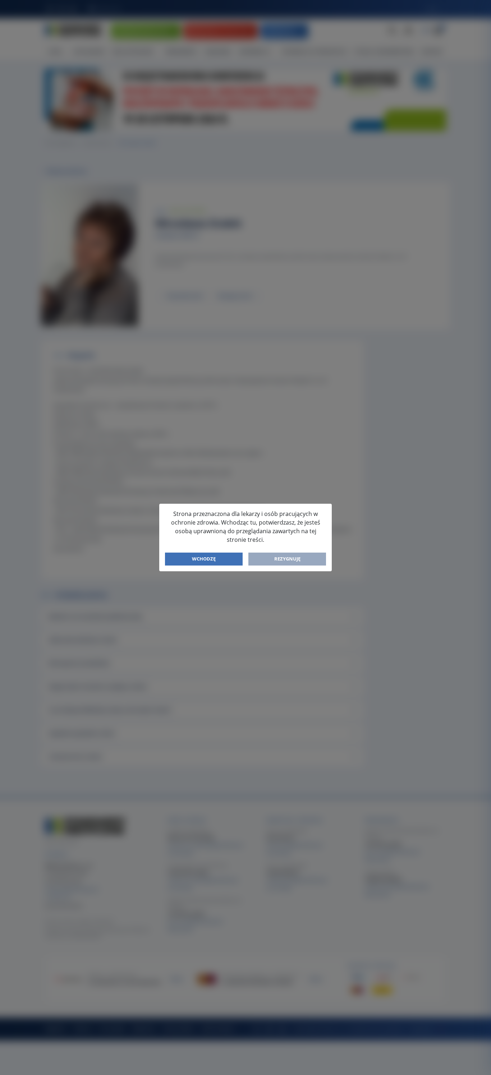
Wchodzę (204, 558)
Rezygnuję (287, 558)
